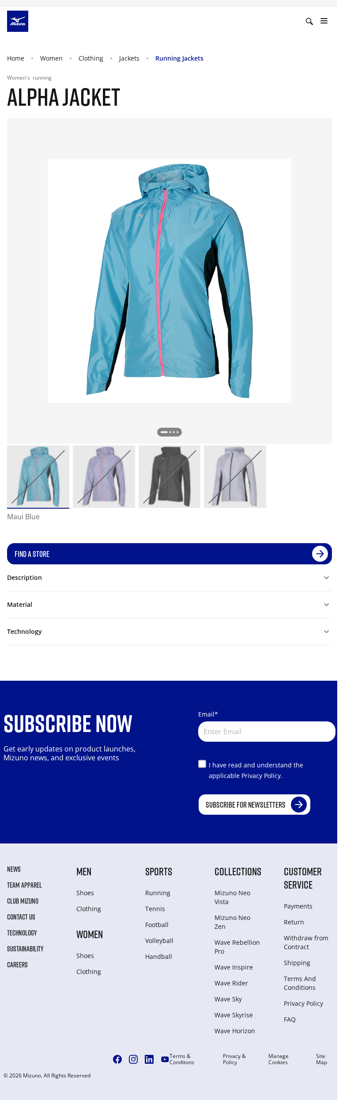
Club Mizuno (22, 901)
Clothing (91, 58)
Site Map (321, 1059)
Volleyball (159, 940)
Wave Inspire (234, 967)
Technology (22, 932)
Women (51, 58)
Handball (158, 956)
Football (157, 924)
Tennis (155, 909)
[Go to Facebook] (117, 1059)
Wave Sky (228, 999)
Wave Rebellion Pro (237, 946)
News (14, 869)
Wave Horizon (235, 1031)
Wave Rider (231, 983)
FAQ (290, 1019)
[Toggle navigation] (324, 21)
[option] (38, 476)
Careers (17, 964)
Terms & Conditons (182, 1059)
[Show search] (309, 21)
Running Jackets (179, 58)
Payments (298, 906)
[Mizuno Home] (17, 20)
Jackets (129, 58)
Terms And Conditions (300, 983)
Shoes (85, 893)
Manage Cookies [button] (278, 1059)
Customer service (303, 878)
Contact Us (21, 916)
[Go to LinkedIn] (149, 1059)
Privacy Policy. (261, 775)
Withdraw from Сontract (306, 942)
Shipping (297, 962)
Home (15, 58)
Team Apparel (24, 885)
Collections (238, 871)
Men (83, 871)
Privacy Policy (303, 1003)
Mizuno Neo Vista (232, 897)
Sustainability (25, 948)
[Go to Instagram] (133, 1059)
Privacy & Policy (234, 1059)
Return (294, 922)
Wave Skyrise (234, 1015)
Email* (208, 714)
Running (157, 893)
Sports (158, 871)
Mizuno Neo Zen (232, 922)
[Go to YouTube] (165, 1059)
